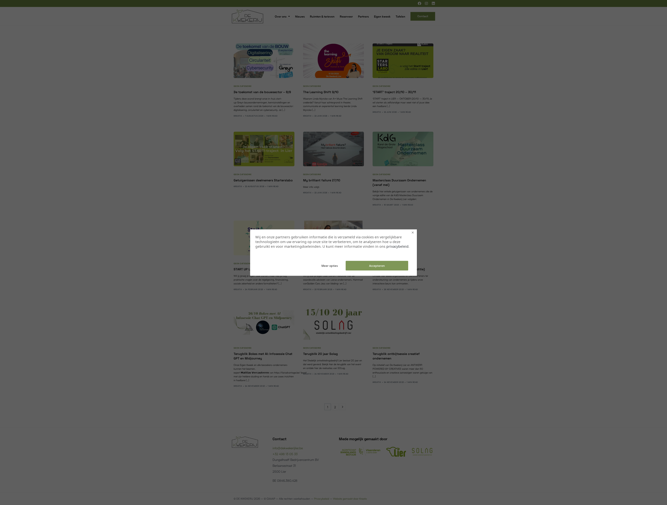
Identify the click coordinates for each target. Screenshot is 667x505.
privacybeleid (397, 246)
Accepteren (377, 266)
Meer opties (329, 266)
